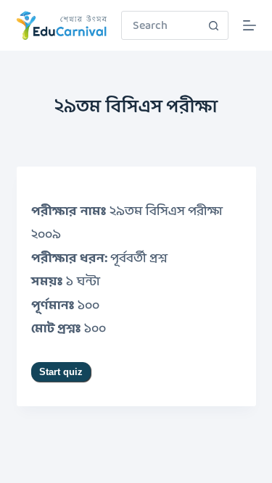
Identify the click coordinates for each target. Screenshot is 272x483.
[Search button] (214, 25)
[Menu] (249, 25)
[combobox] (161, 25)
